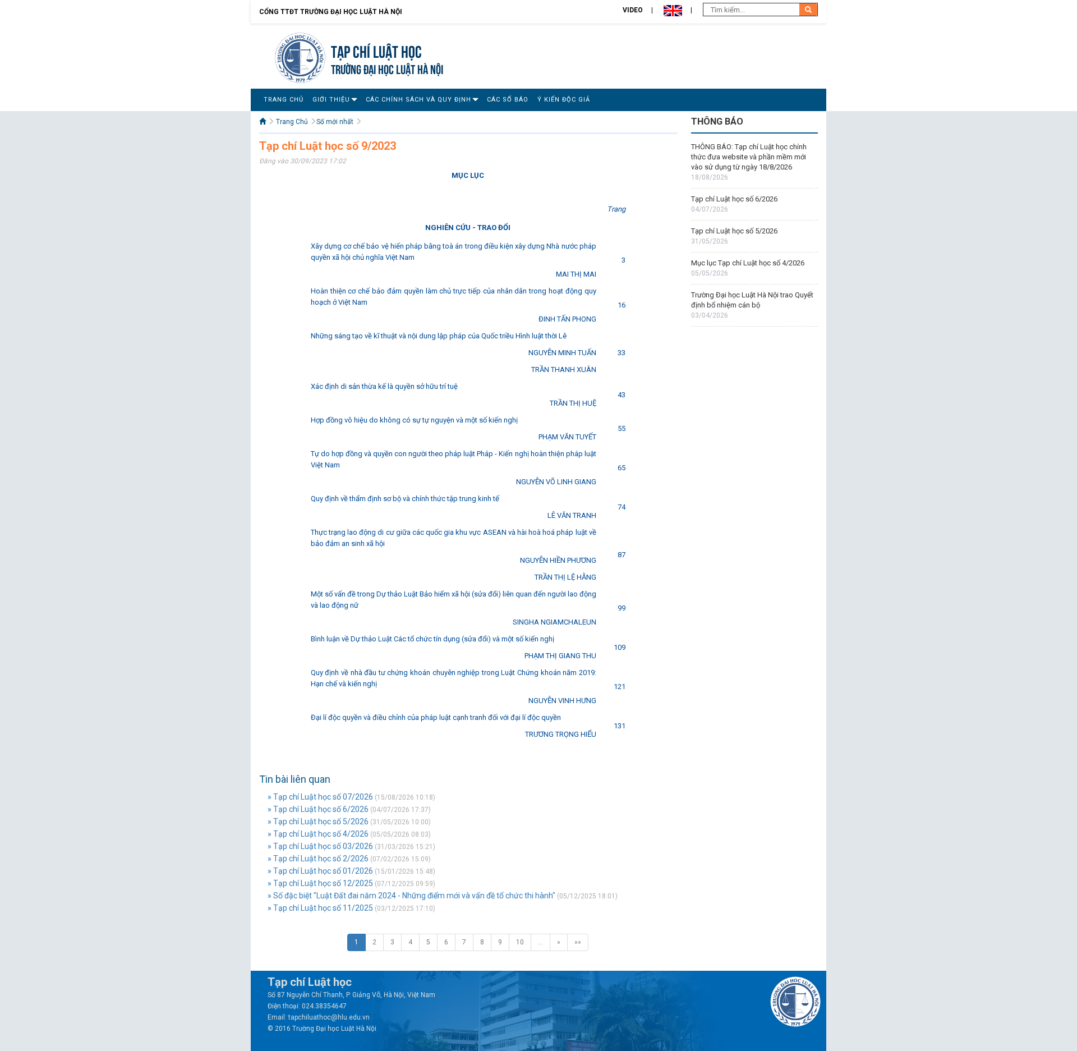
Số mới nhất (334, 122)
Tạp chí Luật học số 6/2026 (734, 199)
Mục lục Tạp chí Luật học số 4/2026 (747, 263)
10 (520, 942)
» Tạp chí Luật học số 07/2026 (320, 796)
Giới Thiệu (331, 99)
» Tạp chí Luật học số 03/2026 (320, 846)
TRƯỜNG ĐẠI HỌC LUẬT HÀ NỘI (387, 68)
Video (633, 10)
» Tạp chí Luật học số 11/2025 (320, 907)
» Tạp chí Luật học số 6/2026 (318, 809)
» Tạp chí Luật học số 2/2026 (318, 858)
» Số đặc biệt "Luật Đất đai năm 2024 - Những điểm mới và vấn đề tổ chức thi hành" (411, 895)
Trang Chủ (283, 99)
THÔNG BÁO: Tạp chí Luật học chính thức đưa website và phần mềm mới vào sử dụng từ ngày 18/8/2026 (749, 157)
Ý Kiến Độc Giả (563, 99)
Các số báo (507, 99)
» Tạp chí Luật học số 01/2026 (320, 870)
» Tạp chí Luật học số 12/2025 (320, 883)
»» (577, 942)
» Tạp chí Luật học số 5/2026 (318, 821)
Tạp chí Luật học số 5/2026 (734, 231)
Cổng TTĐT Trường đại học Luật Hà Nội (330, 12)
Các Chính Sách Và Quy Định (418, 99)
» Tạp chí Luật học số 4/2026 (318, 833)
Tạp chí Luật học (376, 50)
